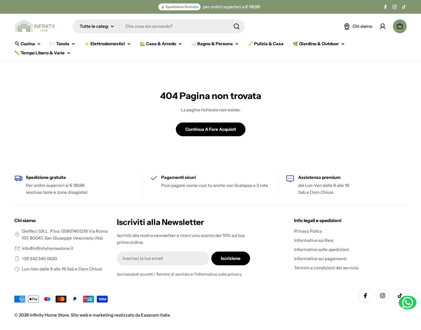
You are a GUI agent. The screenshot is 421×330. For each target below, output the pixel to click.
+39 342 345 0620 (39, 258)
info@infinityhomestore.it (47, 248)
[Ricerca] (236, 26)
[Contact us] (407, 302)
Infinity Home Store (49, 315)
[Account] (382, 26)
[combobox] (159, 26)
